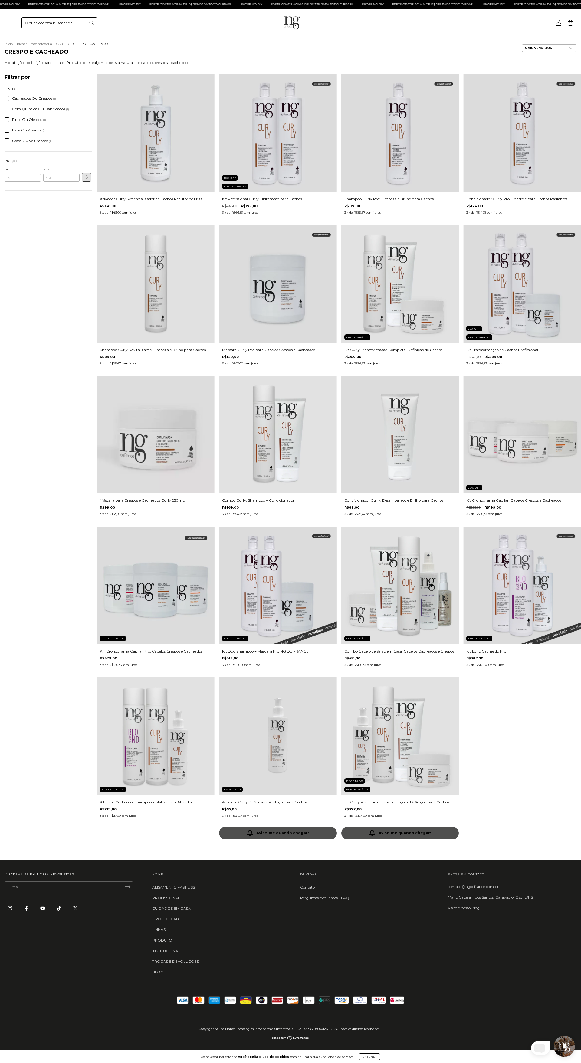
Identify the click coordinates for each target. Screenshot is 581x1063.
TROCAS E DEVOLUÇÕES (175, 961)
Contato (307, 887)
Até (46, 169)
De (7, 169)
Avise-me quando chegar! (282, 833)
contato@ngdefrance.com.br (473, 886)
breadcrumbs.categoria (34, 44)
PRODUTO (162, 940)
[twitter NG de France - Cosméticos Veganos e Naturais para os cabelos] (75, 908)
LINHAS (159, 929)
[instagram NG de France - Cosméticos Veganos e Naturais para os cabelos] (10, 908)
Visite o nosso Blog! (464, 907)
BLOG (157, 972)
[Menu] (11, 23)
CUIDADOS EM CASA (171, 908)
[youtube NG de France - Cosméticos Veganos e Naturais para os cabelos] (43, 908)
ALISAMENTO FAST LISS (173, 887)
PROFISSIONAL (166, 897)
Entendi (369, 1056)
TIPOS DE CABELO (169, 919)
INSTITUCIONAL (166, 950)
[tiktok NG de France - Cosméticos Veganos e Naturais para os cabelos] (59, 908)
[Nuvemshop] (291, 1038)
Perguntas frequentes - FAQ (324, 897)
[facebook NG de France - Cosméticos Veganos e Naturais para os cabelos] (27, 908)
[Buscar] (91, 23)
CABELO (62, 44)
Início (9, 44)
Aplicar (86, 177)
